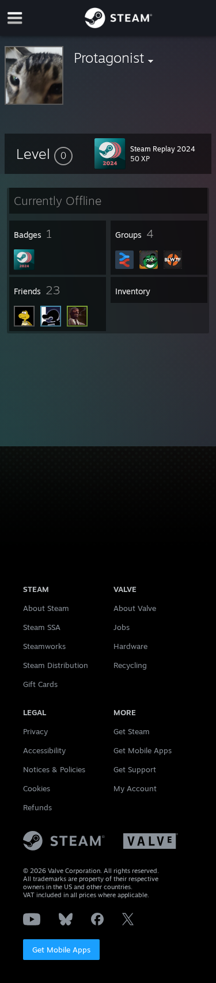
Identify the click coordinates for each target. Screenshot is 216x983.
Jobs (121, 627)
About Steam (46, 608)
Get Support (134, 769)
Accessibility (44, 750)
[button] (44, 153)
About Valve (134, 608)
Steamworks (44, 646)
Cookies (36, 788)
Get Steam (131, 731)
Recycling (130, 665)
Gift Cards (40, 684)
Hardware (130, 646)
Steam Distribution (55, 665)
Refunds (37, 807)
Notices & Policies (54, 769)
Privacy (35, 731)
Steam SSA (41, 627)
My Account (135, 788)
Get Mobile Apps (61, 949)
